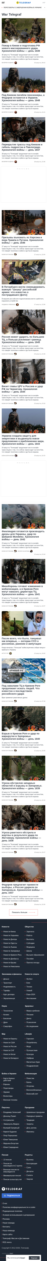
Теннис (29, 987)
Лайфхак (30, 1058)
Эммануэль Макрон (11, 1124)
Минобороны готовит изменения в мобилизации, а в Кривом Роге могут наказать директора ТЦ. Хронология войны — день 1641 (22, 590)
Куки (22, 1258)
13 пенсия (7, 1160)
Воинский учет (32, 1094)
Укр (43, 3)
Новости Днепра (10, 939)
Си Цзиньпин (8, 1120)
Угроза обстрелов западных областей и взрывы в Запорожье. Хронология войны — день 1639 (22, 786)
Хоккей (29, 991)
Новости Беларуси (10, 1058)
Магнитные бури (33, 1062)
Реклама (6, 1219)
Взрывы (6, 1084)
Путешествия (31, 1050)
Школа (29, 951)
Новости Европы (10, 1039)
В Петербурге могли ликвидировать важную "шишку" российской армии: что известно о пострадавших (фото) (23, 291)
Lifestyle (28, 1034)
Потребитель (31, 1043)
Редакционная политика (12, 1211)
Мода (28, 1046)
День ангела (31, 1128)
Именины (30, 1132)
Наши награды (9, 1223)
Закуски (29, 1179)
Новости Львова (10, 947)
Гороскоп (30, 1039)
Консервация (31, 1163)
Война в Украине (9, 1074)
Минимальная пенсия (12, 1176)
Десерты (30, 1171)
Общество (29, 927)
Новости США (9, 1043)
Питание (29, 1015)
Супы (28, 1167)
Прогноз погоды (32, 963)
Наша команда (9, 1231)
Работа (29, 935)
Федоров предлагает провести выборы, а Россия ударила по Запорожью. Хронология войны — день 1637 (22, 888)
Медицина (30, 947)
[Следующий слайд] (45, 7)
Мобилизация (31, 1074)
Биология (7, 1018)
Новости (5, 927)
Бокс (28, 983)
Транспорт (7, 983)
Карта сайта (7, 1234)
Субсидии (30, 943)
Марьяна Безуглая (10, 1143)
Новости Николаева (11, 966)
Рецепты (29, 1155)
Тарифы (6, 991)
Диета (28, 1018)
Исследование (32, 1026)
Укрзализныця (9, 998)
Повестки (30, 1078)
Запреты (29, 1124)
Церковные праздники (35, 1112)
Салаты (29, 1175)
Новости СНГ (8, 1050)
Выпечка (29, 1160)
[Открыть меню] (3, 3)
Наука (4, 1006)
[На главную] (23, 3)
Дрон (5, 1022)
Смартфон (7, 1026)
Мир (3, 1034)
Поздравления (32, 1066)
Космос (6, 1015)
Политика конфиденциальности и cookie (19, 1207)
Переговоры (8, 1088)
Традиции (30, 1120)
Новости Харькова (10, 935)
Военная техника (10, 1100)
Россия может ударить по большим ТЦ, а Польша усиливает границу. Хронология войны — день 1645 (23, 339)
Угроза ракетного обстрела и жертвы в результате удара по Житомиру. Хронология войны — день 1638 (21, 836)
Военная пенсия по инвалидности (11, 1171)
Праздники (29, 1107)
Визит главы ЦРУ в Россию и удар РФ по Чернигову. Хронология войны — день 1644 (22, 389)
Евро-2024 (30, 994)
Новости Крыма (9, 963)
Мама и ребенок (33, 1011)
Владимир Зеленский (12, 1112)
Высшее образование (35, 955)
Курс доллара (8, 994)
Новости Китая (9, 1054)
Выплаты (30, 939)
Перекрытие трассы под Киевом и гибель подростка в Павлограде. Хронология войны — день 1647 (22, 147)
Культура (30, 1054)
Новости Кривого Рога (12, 955)
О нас (5, 1203)
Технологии (8, 1011)
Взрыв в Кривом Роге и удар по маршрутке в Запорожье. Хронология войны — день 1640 (21, 736)
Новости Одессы (10, 943)
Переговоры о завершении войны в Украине (23, 7)
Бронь (28, 1082)
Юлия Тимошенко (10, 1139)
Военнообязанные (34, 1090)
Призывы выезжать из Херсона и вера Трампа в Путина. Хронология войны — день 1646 (22, 240)
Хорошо (34, 1258)
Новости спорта (32, 974)
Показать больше (19, 912)
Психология (31, 1022)
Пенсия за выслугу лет (12, 1179)
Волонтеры (8, 1096)
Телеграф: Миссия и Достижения (16, 1238)
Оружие (6, 1092)
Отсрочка (30, 1086)
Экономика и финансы (12, 974)
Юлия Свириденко (10, 1147)
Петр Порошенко (10, 1136)
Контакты (6, 1227)
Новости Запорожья (11, 951)
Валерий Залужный (11, 1128)
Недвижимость (9, 987)
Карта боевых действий (9, 1079)
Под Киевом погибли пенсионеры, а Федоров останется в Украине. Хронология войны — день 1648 (23, 98)
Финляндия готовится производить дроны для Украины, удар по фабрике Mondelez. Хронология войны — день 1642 (23, 535)
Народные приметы (34, 1116)
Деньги (6, 979)
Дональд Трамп (9, 1116)
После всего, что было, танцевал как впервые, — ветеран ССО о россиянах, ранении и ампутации (21, 641)
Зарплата (30, 932)
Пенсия (5, 1155)
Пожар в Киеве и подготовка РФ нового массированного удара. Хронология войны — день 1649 (21, 48)
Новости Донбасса (11, 959)
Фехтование (31, 998)
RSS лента (7, 1242)
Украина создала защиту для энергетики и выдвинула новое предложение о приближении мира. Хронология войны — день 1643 (23, 440)
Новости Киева (9, 932)
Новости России (10, 1046)
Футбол (29, 979)
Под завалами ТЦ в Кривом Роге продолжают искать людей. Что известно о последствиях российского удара (21, 689)
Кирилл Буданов (10, 1132)
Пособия (30, 959)
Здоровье (29, 1006)
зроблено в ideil (8, 1253)
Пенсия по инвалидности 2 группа (12, 1165)
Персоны (6, 1107)
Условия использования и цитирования (19, 1215)
